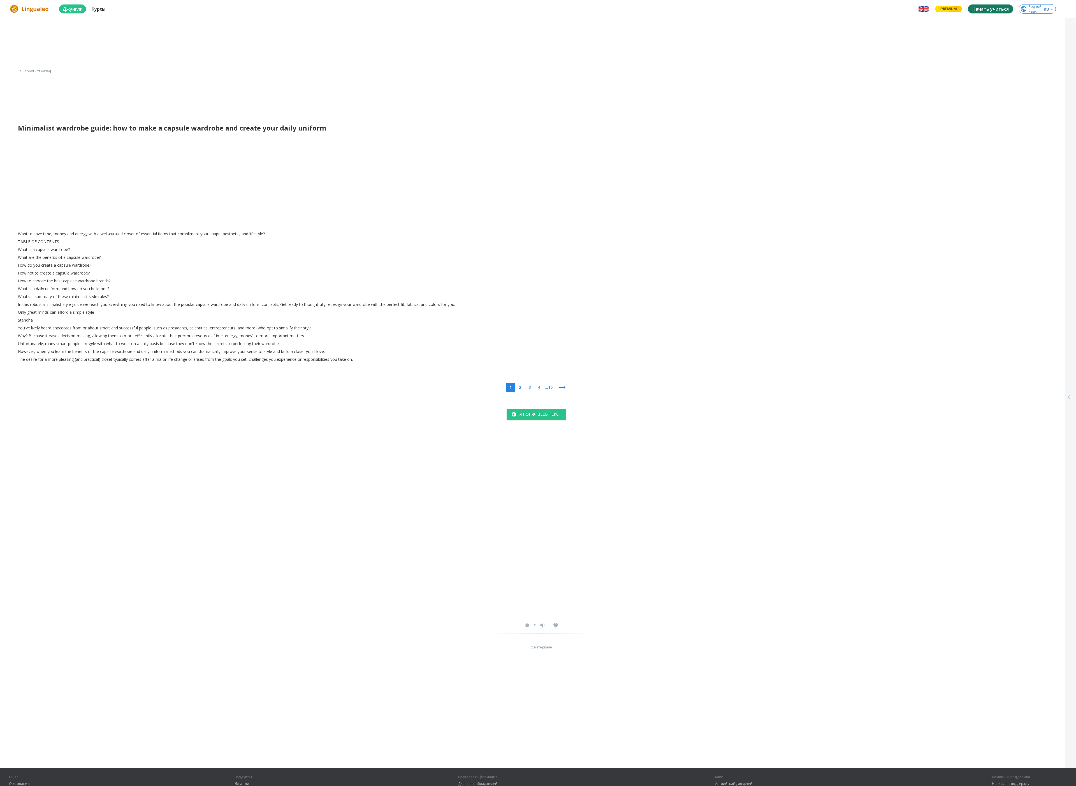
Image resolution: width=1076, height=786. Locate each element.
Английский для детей (733, 784)
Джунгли (242, 784)
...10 (549, 387)
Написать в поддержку (1010, 784)
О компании (19, 784)
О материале (541, 647)
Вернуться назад (36, 71)
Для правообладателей (477, 784)
